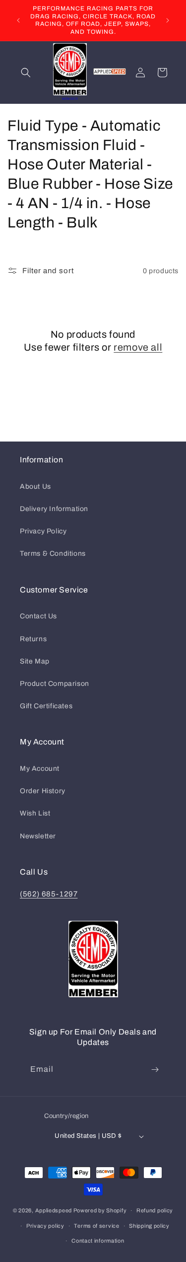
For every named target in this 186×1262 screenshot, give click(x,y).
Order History (42, 791)
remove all (138, 347)
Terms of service (96, 1226)
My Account (40, 768)
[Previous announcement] (18, 20)
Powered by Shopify (100, 1210)
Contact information (97, 1241)
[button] (26, 72)
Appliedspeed (53, 1210)
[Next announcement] (168, 20)
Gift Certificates (46, 706)
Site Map (35, 661)
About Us (35, 486)
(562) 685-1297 (48, 894)
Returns (33, 639)
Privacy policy (45, 1226)
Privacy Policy (43, 531)
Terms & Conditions (53, 553)
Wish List (35, 813)
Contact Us (38, 616)
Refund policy (154, 1210)
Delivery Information (54, 509)
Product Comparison (54, 683)
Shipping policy (149, 1226)
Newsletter (38, 836)
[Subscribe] (155, 1069)
